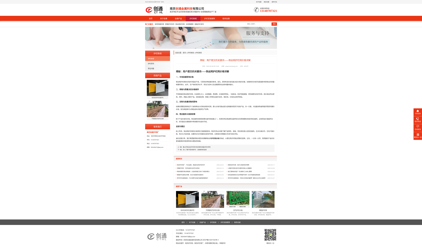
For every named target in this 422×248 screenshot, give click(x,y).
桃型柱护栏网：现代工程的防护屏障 (251, 165)
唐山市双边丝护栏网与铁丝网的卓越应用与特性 (197, 147)
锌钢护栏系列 (169, 24)
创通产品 (178, 18)
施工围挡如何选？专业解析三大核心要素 (251, 171)
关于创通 (258, 2)
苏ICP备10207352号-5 (211, 240)
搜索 (274, 24)
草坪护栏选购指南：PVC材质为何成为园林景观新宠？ (200, 178)
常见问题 (151, 68)
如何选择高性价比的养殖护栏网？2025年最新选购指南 (251, 175)
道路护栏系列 (199, 24)
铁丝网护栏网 (180, 24)
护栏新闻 (193, 18)
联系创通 (266, 2)
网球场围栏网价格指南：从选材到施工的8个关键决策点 (200, 171)
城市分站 (274, 2)
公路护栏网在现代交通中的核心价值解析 (251, 168)
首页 (150, 18)
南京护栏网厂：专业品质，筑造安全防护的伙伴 (200, 165)
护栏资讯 (151, 63)
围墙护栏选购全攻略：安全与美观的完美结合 (200, 175)
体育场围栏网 (159, 24)
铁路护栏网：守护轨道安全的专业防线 (200, 168)
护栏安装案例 (209, 18)
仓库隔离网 (189, 24)
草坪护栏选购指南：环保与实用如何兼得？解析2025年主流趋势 (251, 178)
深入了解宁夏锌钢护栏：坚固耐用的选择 (195, 150)
